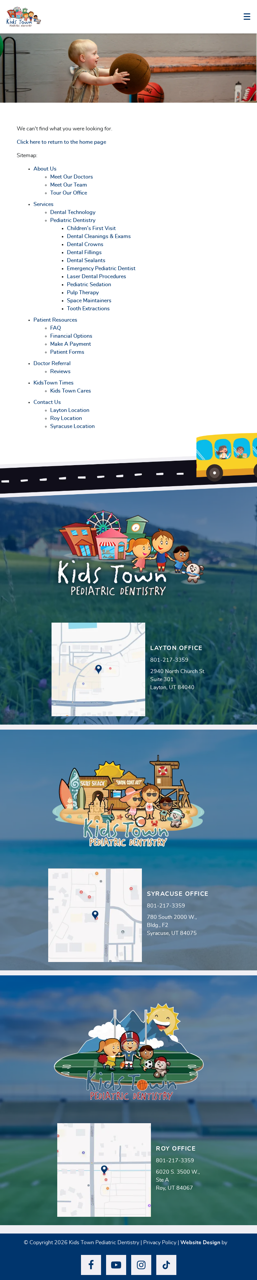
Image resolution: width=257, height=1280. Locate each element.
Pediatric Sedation (89, 284)
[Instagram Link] (141, 1265)
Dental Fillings (84, 252)
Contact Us (47, 402)
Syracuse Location (72, 426)
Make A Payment (70, 344)
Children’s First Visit (91, 228)
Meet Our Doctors (71, 177)
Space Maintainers (89, 300)
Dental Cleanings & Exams (99, 236)
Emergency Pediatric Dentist (101, 268)
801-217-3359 (169, 660)
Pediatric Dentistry (72, 220)
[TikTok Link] (166, 1265)
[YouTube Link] (116, 1265)
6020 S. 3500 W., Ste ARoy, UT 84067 (178, 1180)
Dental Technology (72, 212)
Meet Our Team (68, 185)
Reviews (60, 371)
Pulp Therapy (83, 292)
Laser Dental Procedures (96, 276)
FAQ (55, 328)
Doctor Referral (52, 363)
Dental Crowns (85, 244)
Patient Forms (67, 352)
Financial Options (71, 336)
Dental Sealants (86, 260)
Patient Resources (55, 320)
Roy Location (66, 418)
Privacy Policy (159, 1242)
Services (43, 204)
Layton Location (69, 410)
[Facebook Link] (91, 1265)
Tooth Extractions (88, 308)
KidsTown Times (53, 383)
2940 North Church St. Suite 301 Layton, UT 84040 (177, 679)
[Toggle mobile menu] (247, 16)
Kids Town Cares (70, 391)
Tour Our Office (68, 193)
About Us (45, 169)
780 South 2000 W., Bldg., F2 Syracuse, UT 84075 (172, 925)
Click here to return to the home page (61, 142)
